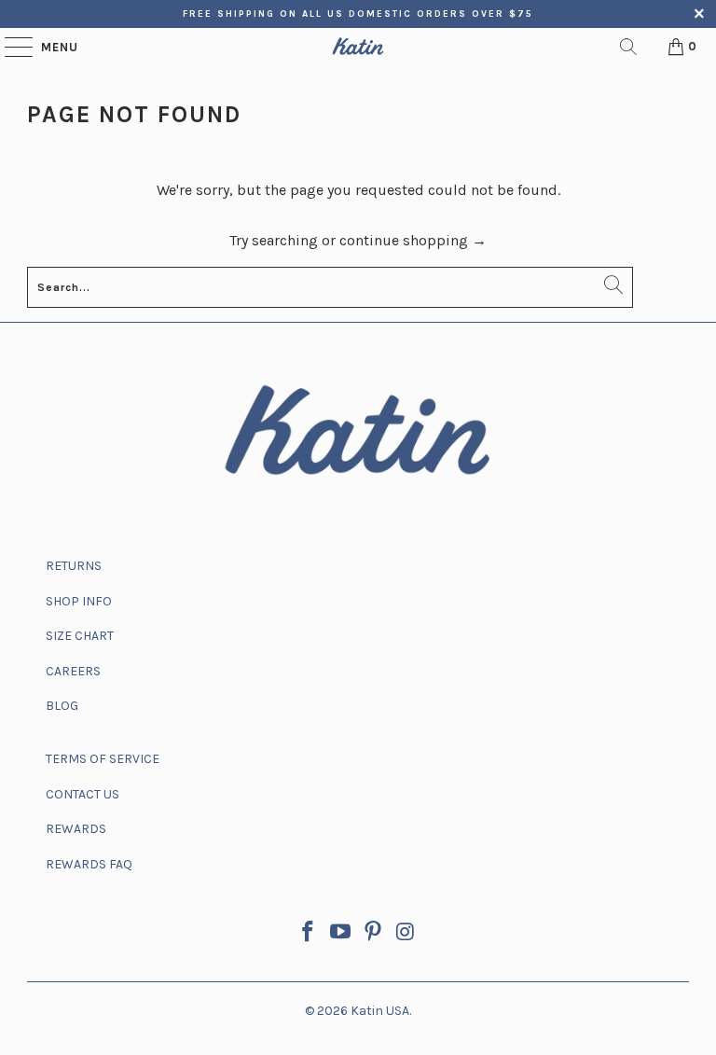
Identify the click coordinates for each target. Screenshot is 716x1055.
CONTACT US (82, 794)
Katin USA (380, 1011)
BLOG (62, 706)
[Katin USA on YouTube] (341, 934)
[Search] (628, 46)
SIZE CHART (80, 636)
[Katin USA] (358, 46)
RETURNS (74, 566)
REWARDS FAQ (89, 864)
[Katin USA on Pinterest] (374, 934)
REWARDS (76, 829)
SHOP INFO (79, 601)
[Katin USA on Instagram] (406, 934)
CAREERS (73, 671)
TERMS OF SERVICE (102, 759)
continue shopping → (413, 240)
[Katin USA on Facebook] (309, 934)
